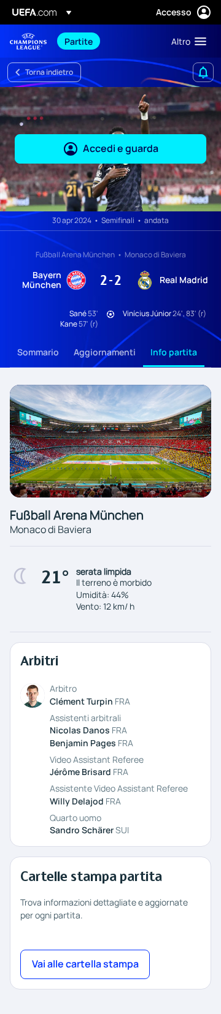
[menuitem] (107, 41)
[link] (78, 41)
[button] (186, 41)
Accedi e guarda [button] (120, 148)
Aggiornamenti (105, 352)
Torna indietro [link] (49, 72)
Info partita (173, 352)
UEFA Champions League (28, 41)
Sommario (38, 352)
